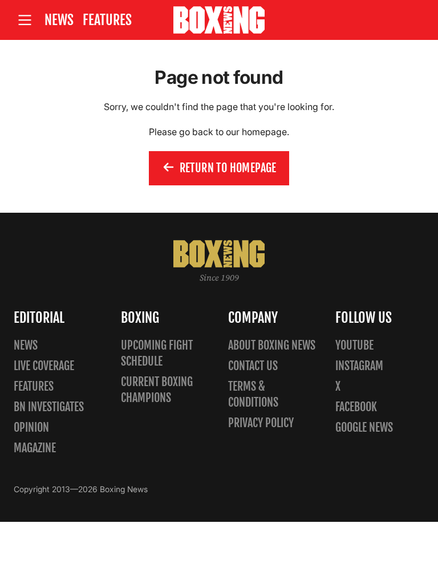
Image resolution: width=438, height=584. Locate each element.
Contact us (253, 366)
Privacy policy (261, 423)
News (59, 20)
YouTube (354, 345)
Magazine (35, 448)
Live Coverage (44, 366)
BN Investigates (49, 407)
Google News (364, 427)
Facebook (356, 407)
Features (107, 20)
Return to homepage (228, 168)
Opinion (31, 427)
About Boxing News (271, 345)
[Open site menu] (24, 20)
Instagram (359, 366)
